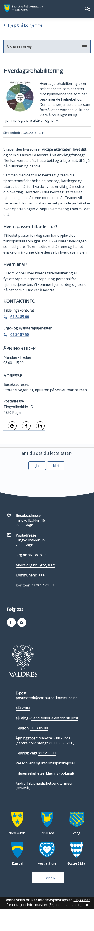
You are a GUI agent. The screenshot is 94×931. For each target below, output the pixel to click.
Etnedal (17, 863)
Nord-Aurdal (17, 833)
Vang (76, 833)
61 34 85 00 (39, 728)
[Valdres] (23, 661)
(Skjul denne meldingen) (68, 904)
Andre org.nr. (35, 565)
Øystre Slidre (76, 863)
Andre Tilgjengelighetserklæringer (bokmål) (44, 786)
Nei (56, 465)
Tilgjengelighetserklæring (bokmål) (45, 773)
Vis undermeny (19, 46)
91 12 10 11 (47, 753)
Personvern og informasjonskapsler (45, 763)
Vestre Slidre (47, 863)
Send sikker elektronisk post (54, 718)
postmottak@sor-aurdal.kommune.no (47, 697)
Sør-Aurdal (47, 833)
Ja (37, 465)
